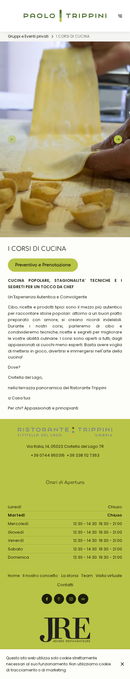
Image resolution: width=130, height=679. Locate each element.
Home (14, 575)
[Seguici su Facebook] (47, 599)
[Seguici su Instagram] (71, 599)
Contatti (65, 584)
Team (87, 575)
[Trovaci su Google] (59, 599)
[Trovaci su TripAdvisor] (83, 599)
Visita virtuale (109, 575)
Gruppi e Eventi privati (28, 36)
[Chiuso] (122, 664)
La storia (69, 575)
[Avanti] (118, 139)
